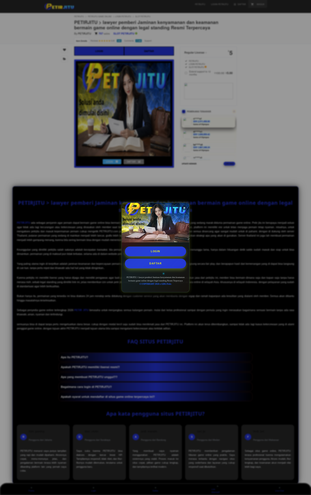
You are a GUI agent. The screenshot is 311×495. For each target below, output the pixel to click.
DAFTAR (155, 263)
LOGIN (155, 251)
